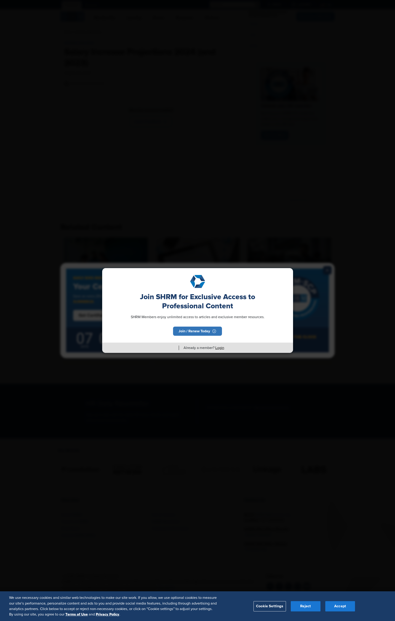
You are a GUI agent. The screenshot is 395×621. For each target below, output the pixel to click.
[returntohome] (172, 348)
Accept (340, 606)
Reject (305, 606)
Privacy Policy (107, 614)
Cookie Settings (269, 606)
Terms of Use (76, 614)
